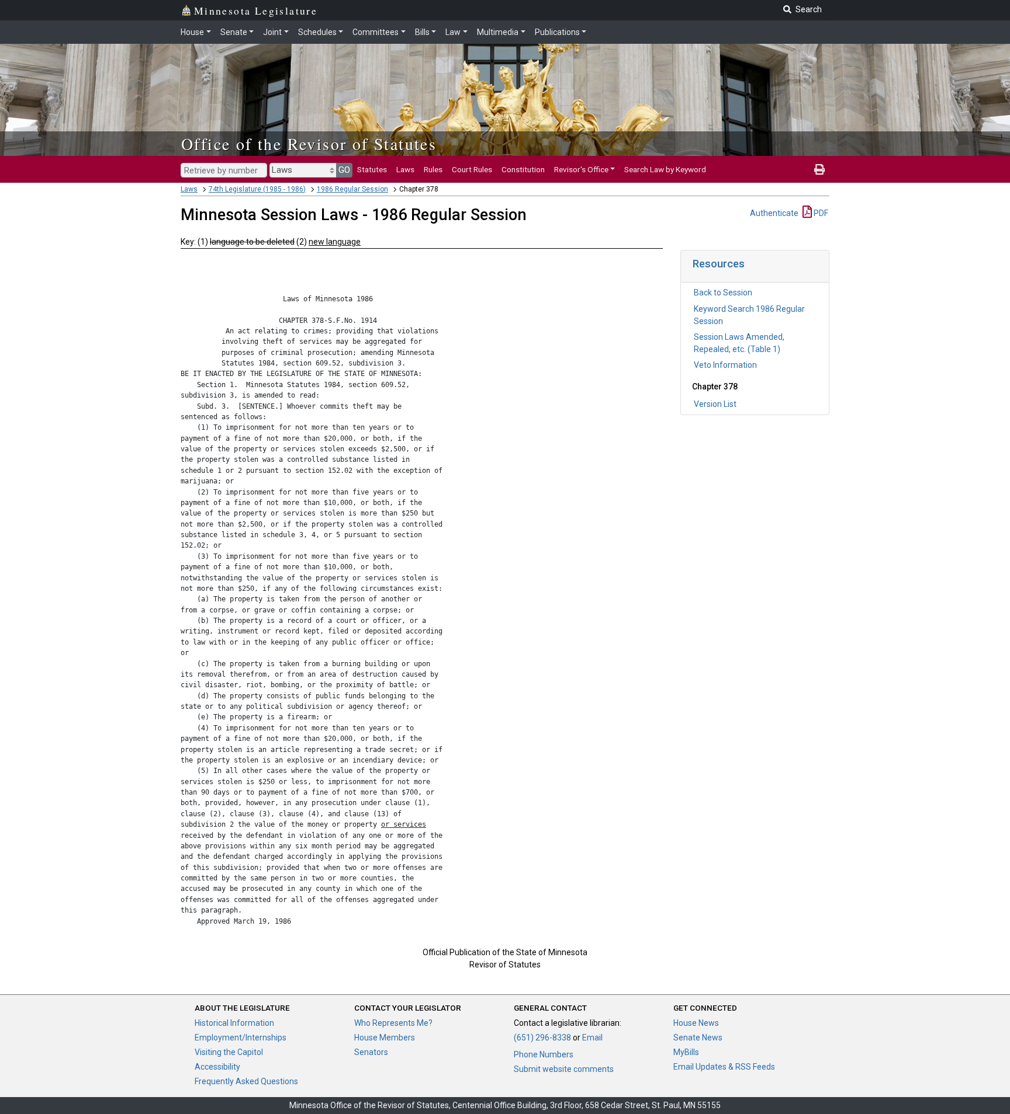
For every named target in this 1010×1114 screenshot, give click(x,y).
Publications (557, 32)
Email (592, 1037)
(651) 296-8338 (542, 1037)
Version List (715, 404)
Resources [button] (719, 263)
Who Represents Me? (393, 1023)
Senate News (697, 1037)
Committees (375, 32)
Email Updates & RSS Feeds (724, 1066)
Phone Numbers (543, 1054)
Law (453, 32)
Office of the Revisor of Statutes (309, 144)
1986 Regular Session (352, 189)
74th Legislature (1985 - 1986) (257, 189)
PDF (820, 213)
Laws (405, 169)
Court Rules (472, 169)
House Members (384, 1037)
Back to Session (723, 292)
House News (696, 1023)
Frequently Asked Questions (246, 1081)
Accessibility (217, 1066)
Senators (371, 1052)
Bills (422, 32)
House (192, 32)
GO (344, 170)
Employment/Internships (240, 1037)
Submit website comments (564, 1069)
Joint (272, 32)
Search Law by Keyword (665, 169)
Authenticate (774, 213)
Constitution (523, 169)
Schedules (317, 32)
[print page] (819, 169)
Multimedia (497, 32)
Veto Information (725, 365)
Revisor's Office (581, 169)
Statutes (372, 169)
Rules (433, 169)
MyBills (686, 1052)
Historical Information (234, 1023)
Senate (233, 32)
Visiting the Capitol (229, 1052)
